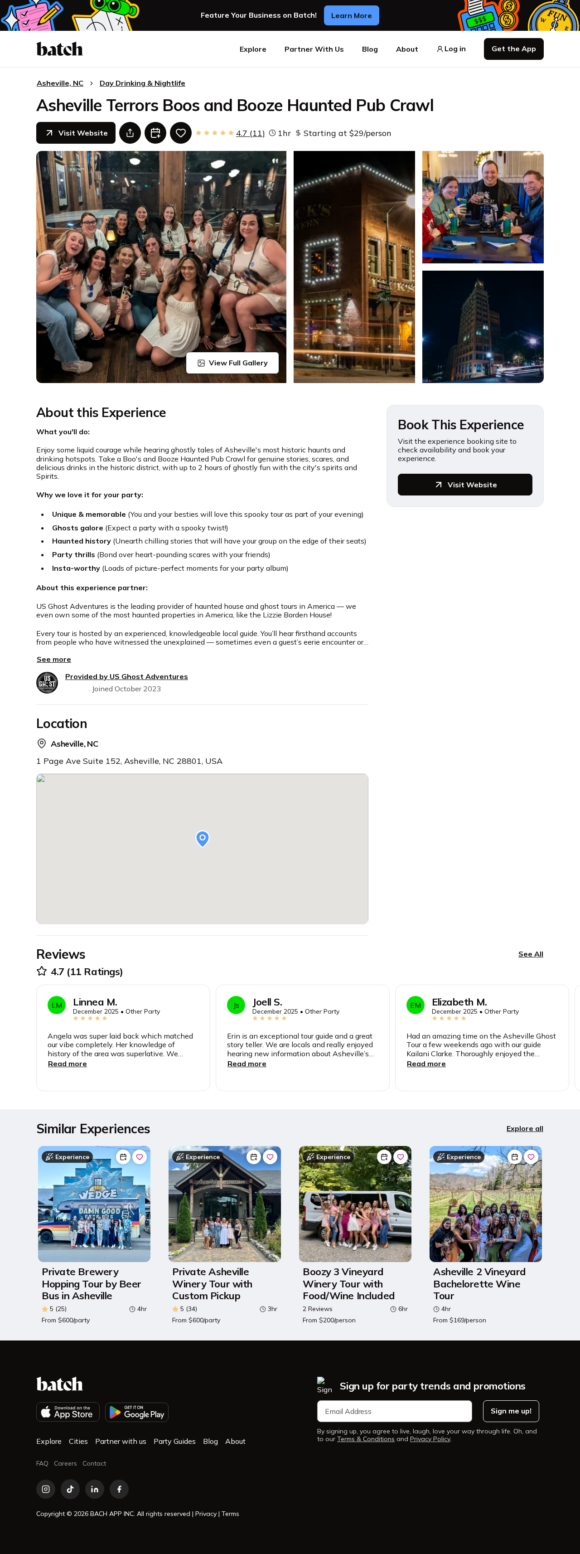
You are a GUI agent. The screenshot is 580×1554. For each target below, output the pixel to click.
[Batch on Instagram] (45, 1489)
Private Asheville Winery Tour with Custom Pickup (212, 1283)
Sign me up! (511, 1410)
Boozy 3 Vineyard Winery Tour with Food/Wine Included (349, 1283)
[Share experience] (130, 133)
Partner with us (120, 1441)
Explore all (525, 1128)
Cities (78, 1441)
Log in (455, 48)
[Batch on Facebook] (119, 1489)
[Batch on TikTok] (70, 1489)
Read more (67, 1063)
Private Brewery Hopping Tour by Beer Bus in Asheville (91, 1283)
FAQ (42, 1463)
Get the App (514, 48)
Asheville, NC (60, 82)
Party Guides (175, 1441)
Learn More (351, 15)
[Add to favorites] (181, 133)
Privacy (206, 1514)
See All (530, 953)
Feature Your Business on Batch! (259, 15)
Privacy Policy (430, 1439)
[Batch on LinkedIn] (94, 1489)
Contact (94, 1463)
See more (54, 659)
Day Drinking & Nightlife (142, 82)
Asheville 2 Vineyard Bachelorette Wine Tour (479, 1283)
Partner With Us (314, 48)
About (407, 48)
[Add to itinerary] (155, 133)
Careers (65, 1463)
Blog (370, 48)
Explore (253, 48)
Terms (230, 1514)
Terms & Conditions (366, 1439)
